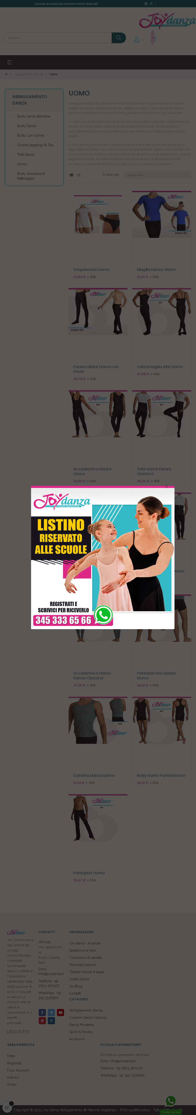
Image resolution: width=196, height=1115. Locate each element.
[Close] (166, 486)
